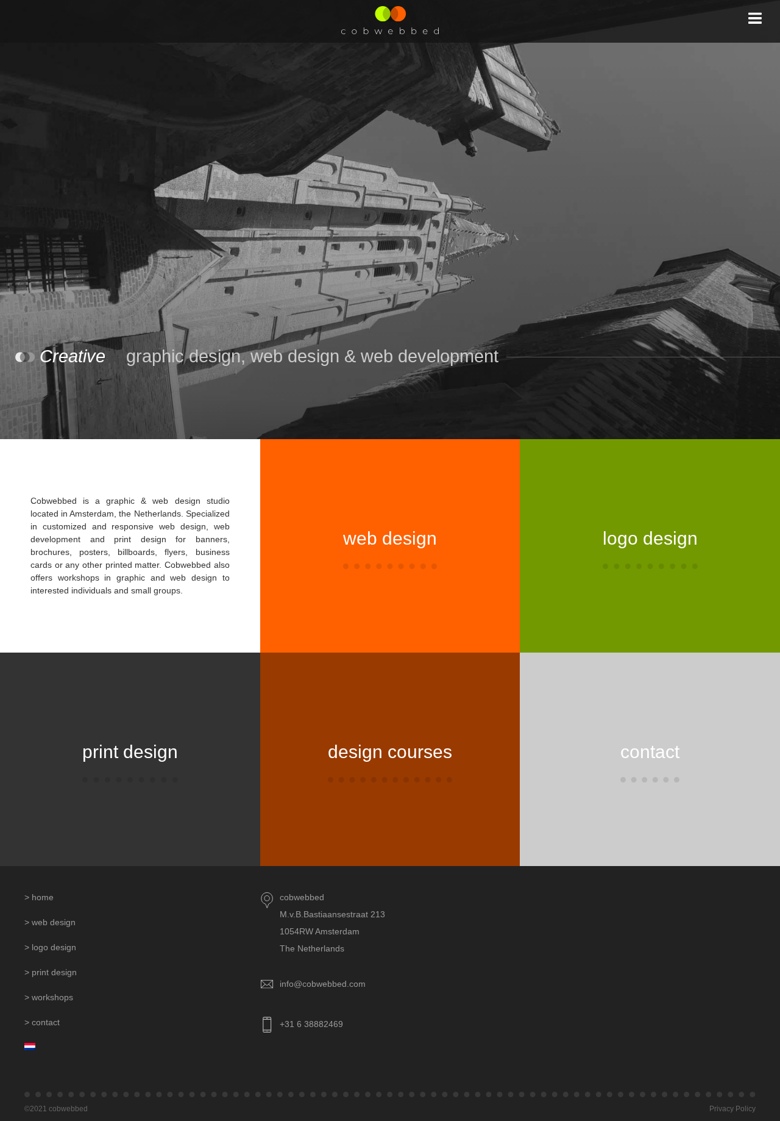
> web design (50, 922)
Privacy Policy (732, 1109)
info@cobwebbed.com (323, 984)
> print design (50, 972)
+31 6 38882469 (311, 1024)
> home (39, 897)
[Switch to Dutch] (142, 1047)
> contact (42, 1022)
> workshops (48, 997)
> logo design (50, 947)
